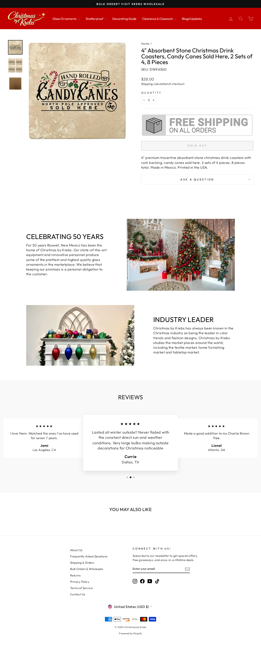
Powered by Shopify (130, 633)
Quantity (151, 92)
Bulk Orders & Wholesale (86, 569)
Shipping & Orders (82, 562)
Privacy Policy (79, 582)
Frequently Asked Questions (88, 556)
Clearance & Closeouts (157, 19)
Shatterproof (95, 19)
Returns (75, 575)
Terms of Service (81, 588)
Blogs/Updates (192, 19)
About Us (76, 550)
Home (145, 43)
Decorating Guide (124, 19)
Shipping (147, 84)
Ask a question (197, 179)
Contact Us (77, 594)
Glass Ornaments (65, 19)
